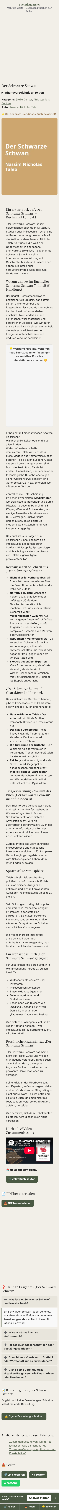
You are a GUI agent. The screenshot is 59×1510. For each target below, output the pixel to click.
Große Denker (23, 99)
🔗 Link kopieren (14, 1474)
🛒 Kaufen (9, 1506)
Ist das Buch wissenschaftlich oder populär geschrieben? (29, 1346)
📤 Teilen (30, 1506)
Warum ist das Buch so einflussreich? (21, 1334)
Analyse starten (39, 1497)
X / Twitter (38, 1474)
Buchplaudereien (29, 4)
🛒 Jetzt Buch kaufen (21, 1178)
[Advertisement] (29, 47)
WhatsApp (11, 1482)
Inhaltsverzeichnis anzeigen (24, 92)
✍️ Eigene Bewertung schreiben (24, 1416)
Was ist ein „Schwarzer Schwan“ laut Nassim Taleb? (27, 1301)
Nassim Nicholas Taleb (24, 107)
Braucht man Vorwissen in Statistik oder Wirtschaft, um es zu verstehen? (29, 1359)
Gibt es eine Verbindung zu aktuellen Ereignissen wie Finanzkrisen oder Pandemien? (29, 1373)
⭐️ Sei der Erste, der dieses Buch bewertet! (29, 114)
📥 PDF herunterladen (17, 1203)
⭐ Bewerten (49, 1506)
